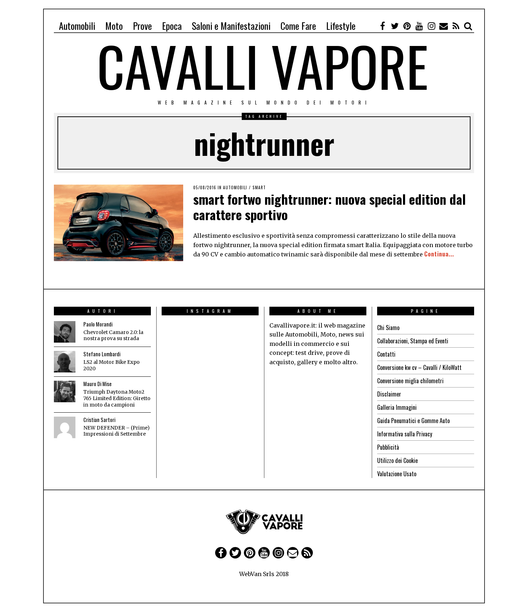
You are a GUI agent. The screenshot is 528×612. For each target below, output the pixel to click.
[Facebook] (382, 26)
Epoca (172, 26)
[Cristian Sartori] (64, 427)
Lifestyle (341, 26)
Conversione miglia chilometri (410, 380)
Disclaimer (389, 394)
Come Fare (298, 26)
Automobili (77, 26)
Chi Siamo (388, 327)
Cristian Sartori (99, 419)
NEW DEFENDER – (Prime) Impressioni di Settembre (116, 431)
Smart (259, 187)
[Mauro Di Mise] (64, 391)
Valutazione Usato (396, 473)
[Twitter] (395, 26)
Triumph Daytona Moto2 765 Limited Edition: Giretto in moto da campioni (116, 398)
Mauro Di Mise (97, 384)
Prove (142, 26)
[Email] (443, 26)
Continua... (439, 254)
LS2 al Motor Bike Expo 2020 (111, 365)
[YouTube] (419, 26)
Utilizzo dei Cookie (397, 460)
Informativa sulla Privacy (404, 434)
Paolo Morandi (97, 324)
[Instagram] (431, 26)
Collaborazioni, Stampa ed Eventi (412, 341)
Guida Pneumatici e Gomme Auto (413, 420)
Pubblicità (388, 447)
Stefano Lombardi (101, 354)
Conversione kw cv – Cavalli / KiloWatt (419, 367)
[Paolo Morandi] (64, 332)
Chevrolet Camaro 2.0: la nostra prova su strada (113, 335)
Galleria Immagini (397, 407)
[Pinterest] (407, 26)
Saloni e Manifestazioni (231, 26)
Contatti (386, 354)
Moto (114, 26)
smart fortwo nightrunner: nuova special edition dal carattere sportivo (329, 206)
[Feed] (456, 26)
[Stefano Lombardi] (64, 361)
